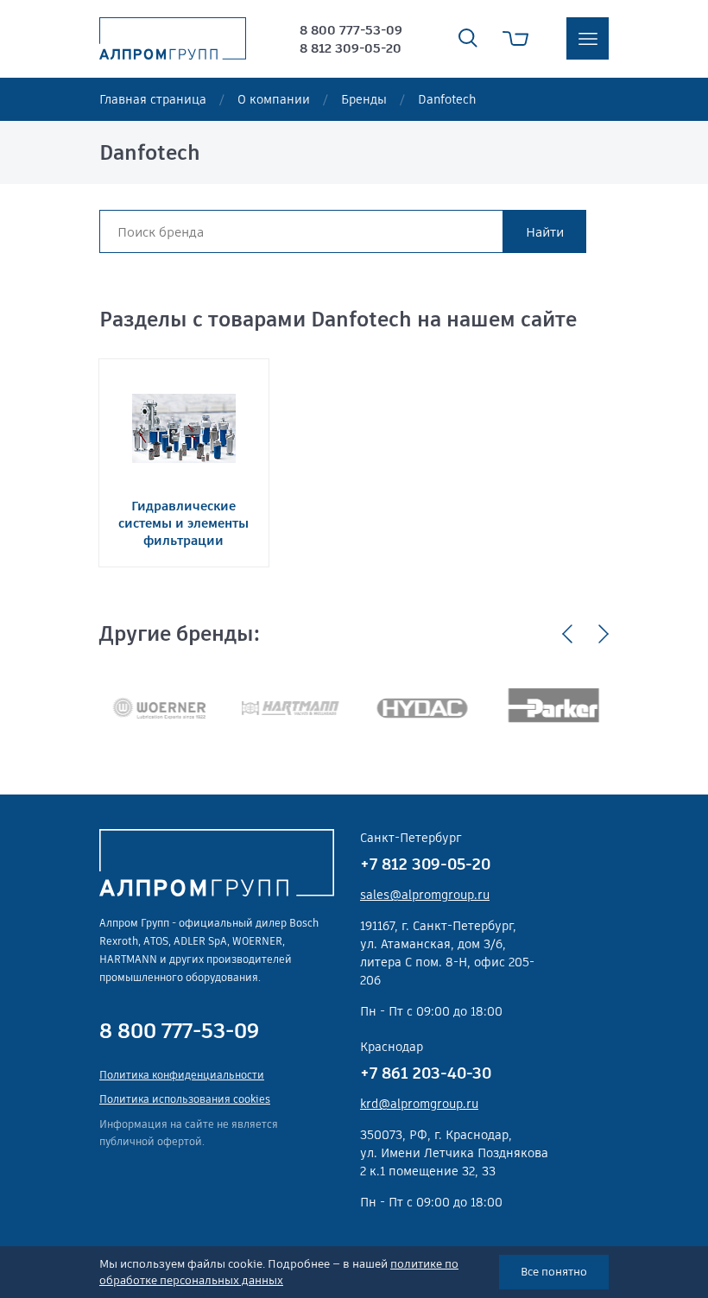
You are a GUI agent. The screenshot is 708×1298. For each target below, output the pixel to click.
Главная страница (152, 99)
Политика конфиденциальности (181, 1074)
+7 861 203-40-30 (425, 1073)
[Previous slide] (567, 633)
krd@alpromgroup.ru (419, 1103)
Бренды (364, 99)
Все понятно (554, 1271)
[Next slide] (603, 633)
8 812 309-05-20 (350, 48)
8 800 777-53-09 (351, 30)
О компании (273, 99)
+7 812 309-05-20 (425, 864)
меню (587, 38)
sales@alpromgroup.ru (425, 894)
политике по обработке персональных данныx (278, 1272)
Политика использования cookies (184, 1099)
